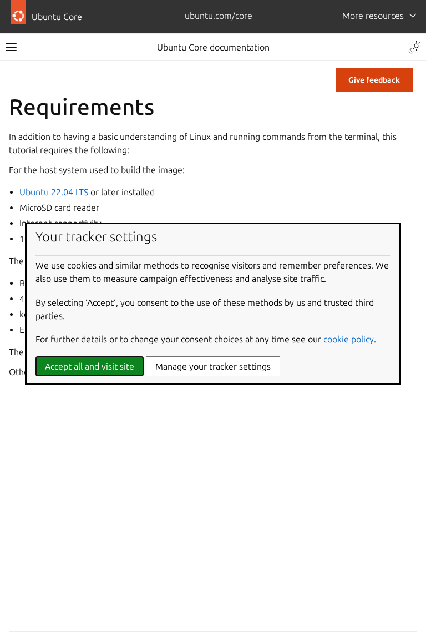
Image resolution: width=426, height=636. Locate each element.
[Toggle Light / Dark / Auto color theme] (415, 47)
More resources (373, 16)
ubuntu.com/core (218, 16)
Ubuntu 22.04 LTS (53, 192)
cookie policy (348, 339)
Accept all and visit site (89, 366)
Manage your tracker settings (213, 366)
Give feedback (374, 79)
